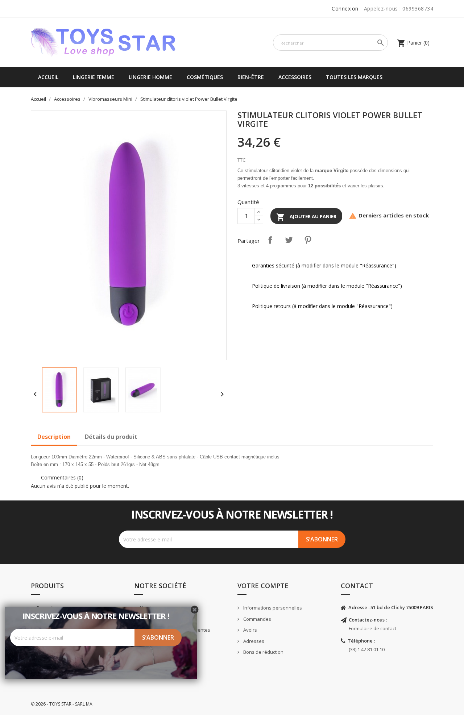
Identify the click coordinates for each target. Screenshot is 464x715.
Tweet (289, 240)
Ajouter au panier (306, 217)
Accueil (48, 77)
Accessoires (294, 77)
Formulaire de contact (372, 628)
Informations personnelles (272, 607)
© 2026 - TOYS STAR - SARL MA (61, 704)
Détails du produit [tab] (111, 437)
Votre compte (263, 585)
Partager (270, 240)
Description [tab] (54, 437)
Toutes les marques (354, 77)
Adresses (253, 641)
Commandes (256, 619)
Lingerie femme (93, 77)
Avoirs (249, 630)
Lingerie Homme (150, 77)
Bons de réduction (262, 652)
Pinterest (308, 240)
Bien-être (250, 77)
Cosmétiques (205, 77)
